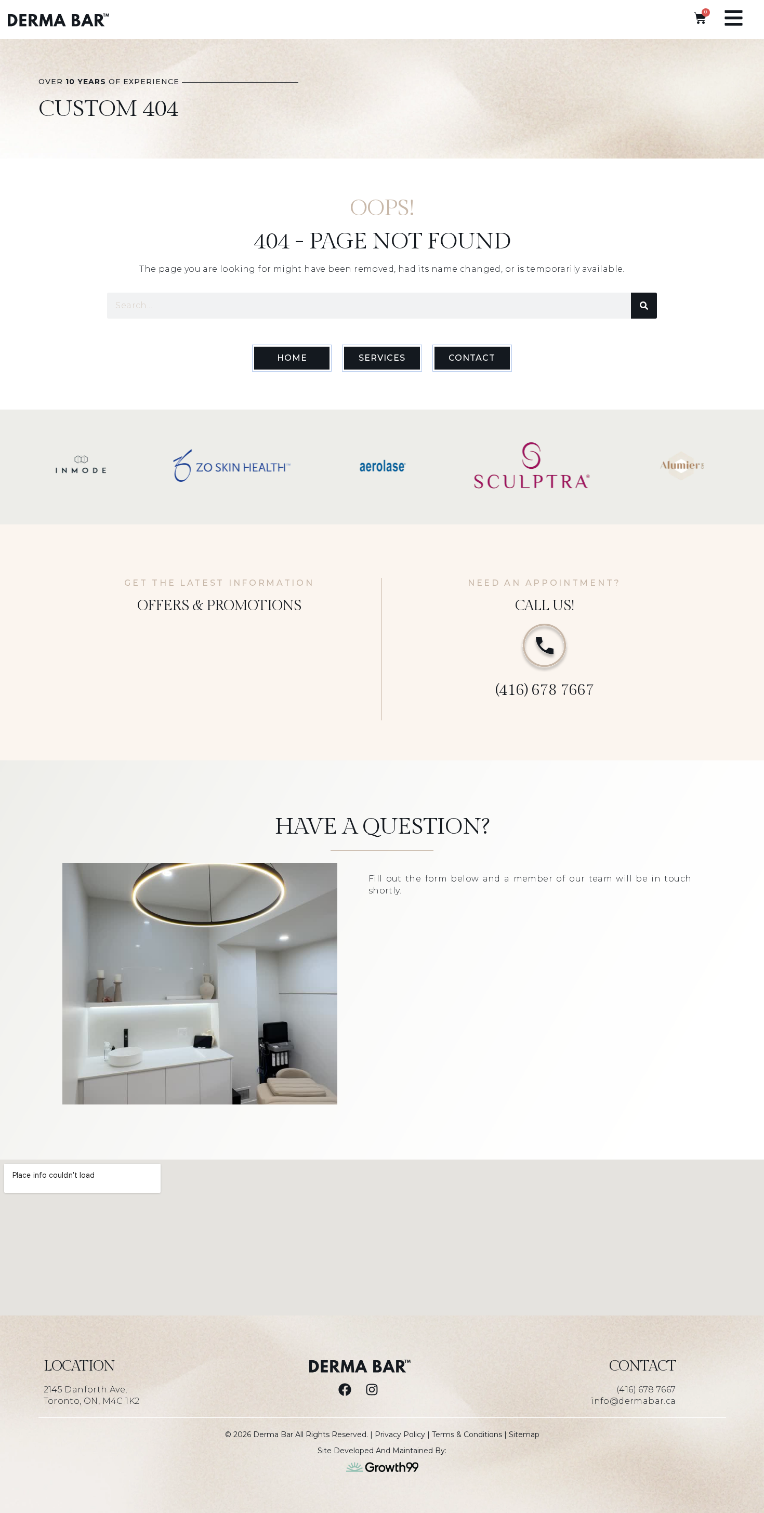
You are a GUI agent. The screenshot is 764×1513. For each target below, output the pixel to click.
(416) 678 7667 (544, 690)
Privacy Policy (400, 1434)
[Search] (644, 306)
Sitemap (524, 1434)
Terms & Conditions (467, 1434)
